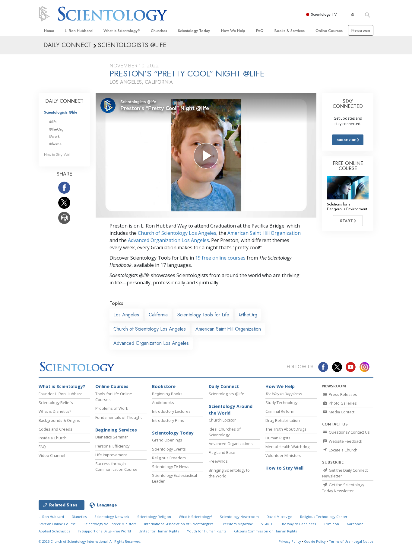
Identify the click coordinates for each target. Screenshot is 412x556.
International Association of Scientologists (178, 524)
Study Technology (281, 402)
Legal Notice (363, 541)
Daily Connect (224, 386)
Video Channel (52, 455)
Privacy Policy (290, 541)
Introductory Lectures (171, 411)
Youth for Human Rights (206, 531)
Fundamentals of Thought (118, 417)
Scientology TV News (170, 466)
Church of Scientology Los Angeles (177, 233)
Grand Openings (167, 440)
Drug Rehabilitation (282, 420)
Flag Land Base (222, 452)
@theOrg (248, 314)
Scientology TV (324, 14)
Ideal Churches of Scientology (225, 432)
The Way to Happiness (298, 524)
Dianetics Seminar (111, 437)
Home (49, 31)
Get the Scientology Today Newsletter (343, 487)
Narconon (355, 524)
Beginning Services (116, 430)
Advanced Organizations (231, 443)
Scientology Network (111, 516)
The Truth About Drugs (285, 429)
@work (54, 136)
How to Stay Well (57, 154)
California (158, 314)
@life (53, 122)
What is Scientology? (121, 31)
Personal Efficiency (112, 446)
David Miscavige (279, 516)
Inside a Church (53, 438)
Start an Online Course (57, 524)
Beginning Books (167, 393)
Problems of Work (111, 408)
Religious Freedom (169, 458)
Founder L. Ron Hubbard (61, 393)
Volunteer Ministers (283, 455)
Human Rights (277, 438)
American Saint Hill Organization (264, 233)
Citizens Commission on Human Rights (265, 531)
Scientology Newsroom (239, 516)
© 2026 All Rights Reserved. (90, 541)
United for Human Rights (159, 531)
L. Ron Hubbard (79, 31)
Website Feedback (345, 441)
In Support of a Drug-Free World (104, 531)
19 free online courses (220, 257)
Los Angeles (126, 314)
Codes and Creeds (55, 429)
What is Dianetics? (55, 411)
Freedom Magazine (237, 524)
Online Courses (329, 31)
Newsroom (360, 30)
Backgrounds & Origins (59, 420)
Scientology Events (169, 449)
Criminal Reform (279, 411)
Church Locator (222, 420)
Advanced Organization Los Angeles (168, 240)
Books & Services (289, 31)
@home (55, 144)
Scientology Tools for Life (203, 314)
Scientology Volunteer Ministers (110, 524)
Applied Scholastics (54, 531)
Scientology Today (194, 31)
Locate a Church (342, 450)
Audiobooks (163, 402)
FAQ (260, 31)
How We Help (233, 31)
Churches (159, 31)
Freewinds (218, 461)
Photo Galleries (342, 403)
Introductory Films (168, 420)
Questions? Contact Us (349, 432)
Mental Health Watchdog (287, 446)
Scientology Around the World (230, 409)
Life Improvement (111, 454)
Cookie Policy (315, 541)
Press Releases (342, 394)
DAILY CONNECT (64, 101)
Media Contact (341, 412)
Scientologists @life (60, 112)
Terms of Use (339, 541)
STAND (266, 524)
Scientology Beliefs (56, 402)
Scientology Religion (154, 516)
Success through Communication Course (116, 466)
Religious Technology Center (323, 516)
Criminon (331, 524)
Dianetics (79, 516)
